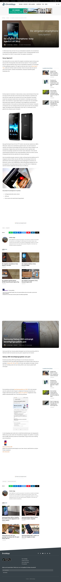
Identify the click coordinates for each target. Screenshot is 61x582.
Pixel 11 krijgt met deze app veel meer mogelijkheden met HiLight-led (54, 103)
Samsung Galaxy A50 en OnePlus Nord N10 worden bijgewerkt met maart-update (10, 519)
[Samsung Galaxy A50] (6, 445)
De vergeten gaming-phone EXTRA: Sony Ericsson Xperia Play (10, 281)
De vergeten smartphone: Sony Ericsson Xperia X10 (30, 281)
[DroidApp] (9, 4)
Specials (7, 17)
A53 (17, 363)
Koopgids (39, 4)
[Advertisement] (21, 82)
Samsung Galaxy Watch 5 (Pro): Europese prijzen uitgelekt (30, 518)
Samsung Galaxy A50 (7, 446)
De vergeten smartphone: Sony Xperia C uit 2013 (10, 264)
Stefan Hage (10, 44)
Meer (46, 4)
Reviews (26, 4)
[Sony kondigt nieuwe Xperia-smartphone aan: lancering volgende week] (46, 92)
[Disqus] (20, 303)
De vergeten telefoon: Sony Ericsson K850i (29, 264)
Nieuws (21, 4)
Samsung (4, 481)
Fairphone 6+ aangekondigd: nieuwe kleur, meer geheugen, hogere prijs (29, 0)
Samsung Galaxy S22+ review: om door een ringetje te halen (30, 536)
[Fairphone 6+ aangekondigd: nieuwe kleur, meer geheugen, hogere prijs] (46, 81)
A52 (14, 363)
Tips (43, 4)
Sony (4, 227)
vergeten (7, 227)
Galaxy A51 (9, 363)
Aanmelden (5, 572)
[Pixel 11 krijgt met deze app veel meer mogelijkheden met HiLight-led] (46, 102)
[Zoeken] (58, 4)
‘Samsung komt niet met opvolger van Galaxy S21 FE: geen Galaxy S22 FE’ (10, 537)
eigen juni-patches (23, 392)
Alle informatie (6, 451)
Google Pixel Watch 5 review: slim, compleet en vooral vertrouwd (54, 73)
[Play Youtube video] (22, 178)
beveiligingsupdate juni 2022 (21, 389)
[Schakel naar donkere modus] (57, 4)
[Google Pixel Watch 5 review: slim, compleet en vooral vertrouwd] (46, 72)
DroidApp (3, 17)
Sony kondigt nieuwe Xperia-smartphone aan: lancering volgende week (54, 93)
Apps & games (32, 4)
